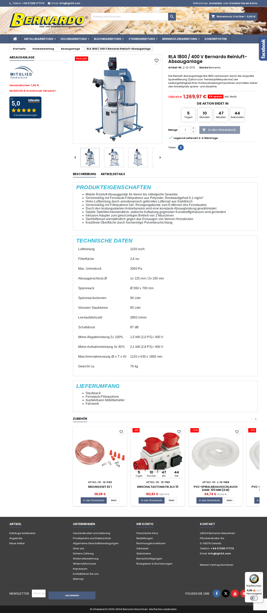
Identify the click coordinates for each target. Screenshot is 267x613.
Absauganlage (21, 57)
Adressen (142, 548)
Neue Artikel (17, 543)
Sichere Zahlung (83, 553)
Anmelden (215, 3)
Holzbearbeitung (74, 39)
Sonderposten (215, 39)
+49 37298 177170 (33, 3)
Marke (203, 67)
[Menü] (260, 574)
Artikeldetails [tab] (113, 174)
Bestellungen (144, 538)
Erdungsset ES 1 (100, 487)
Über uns (78, 548)
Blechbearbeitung (107, 39)
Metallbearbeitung (38, 39)
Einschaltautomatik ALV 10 (157, 487)
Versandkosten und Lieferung (91, 533)
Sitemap (78, 579)
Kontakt (207, 524)
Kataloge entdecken (22, 533)
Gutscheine (143, 553)
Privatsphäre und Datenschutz (92, 538)
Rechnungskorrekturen (151, 543)
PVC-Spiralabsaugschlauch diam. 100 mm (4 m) (215, 488)
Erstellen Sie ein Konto (243, 3)
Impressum (80, 569)
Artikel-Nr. (175, 67)
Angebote (15, 538)
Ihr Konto (144, 524)
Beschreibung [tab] (84, 174)
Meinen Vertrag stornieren (216, 565)
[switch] (254, 598)
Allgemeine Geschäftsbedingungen (95, 543)
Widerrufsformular (84, 564)
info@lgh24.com (69, 3)
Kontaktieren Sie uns (86, 574)
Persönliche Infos (147, 533)
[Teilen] (181, 147)
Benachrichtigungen (149, 558)
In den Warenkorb (219, 130)
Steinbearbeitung (142, 39)
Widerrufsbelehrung (86, 558)
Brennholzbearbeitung (179, 39)
